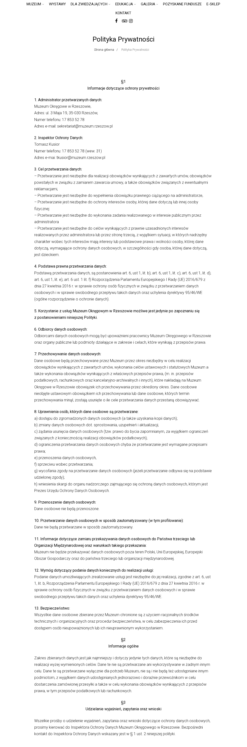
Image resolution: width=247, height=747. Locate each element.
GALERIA (148, 4)
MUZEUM (34, 4)
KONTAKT (123, 13)
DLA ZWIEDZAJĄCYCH (89, 4)
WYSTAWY (57, 4)
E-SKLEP (213, 4)
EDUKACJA (124, 4)
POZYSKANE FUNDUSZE (182, 4)
